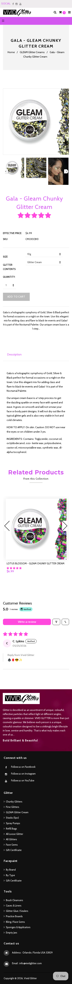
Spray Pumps (13, 823)
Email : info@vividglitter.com (27, 963)
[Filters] (56, 622)
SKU (5, 239)
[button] (34, 215)
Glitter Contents (9, 266)
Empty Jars (11, 932)
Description (14, 354)
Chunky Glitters (14, 801)
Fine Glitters (12, 806)
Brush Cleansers (14, 900)
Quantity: (9, 276)
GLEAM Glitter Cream (17, 812)
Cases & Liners (13, 905)
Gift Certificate (14, 850)
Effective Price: (12, 233)
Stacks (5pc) (12, 817)
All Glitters (11, 839)
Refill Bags (11, 828)
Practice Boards (14, 916)
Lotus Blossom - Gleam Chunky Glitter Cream (35, 563)
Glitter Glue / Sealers (17, 910)
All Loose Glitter (14, 833)
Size (5, 256)
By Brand (11, 869)
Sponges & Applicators (18, 927)
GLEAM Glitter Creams (32, 52)
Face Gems (12, 844)
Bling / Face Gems (15, 921)
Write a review (27, 622)
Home (11, 52)
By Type (10, 875)
